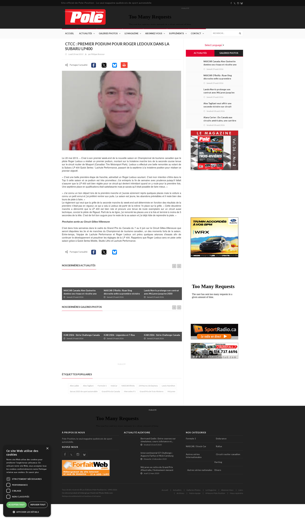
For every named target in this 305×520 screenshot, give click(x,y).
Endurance (221, 438)
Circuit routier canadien (228, 454)
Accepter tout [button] (16, 504)
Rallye (219, 446)
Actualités (85, 33)
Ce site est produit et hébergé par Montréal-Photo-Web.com (87, 493)
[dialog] (27, 481)
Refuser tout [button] (37, 504)
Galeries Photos (108, 33)
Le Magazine (131, 33)
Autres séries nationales (199, 470)
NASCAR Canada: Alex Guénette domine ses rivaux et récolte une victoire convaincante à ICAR (220, 64)
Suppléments (176, 33)
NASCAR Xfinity (128, 385)
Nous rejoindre (236, 493)
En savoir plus (32, 472)
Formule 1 (102, 385)
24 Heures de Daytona (148, 385)
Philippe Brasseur (98, 54)
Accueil (69, 33)
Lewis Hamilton (168, 385)
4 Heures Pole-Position (215, 493)
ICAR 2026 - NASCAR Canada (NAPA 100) (168, 333)
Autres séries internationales (194, 456)
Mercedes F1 (130, 391)
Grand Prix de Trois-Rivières (151, 391)
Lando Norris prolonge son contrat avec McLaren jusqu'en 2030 (126, 292)
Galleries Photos (193, 490)
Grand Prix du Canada (111, 391)
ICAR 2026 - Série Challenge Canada (128, 335)
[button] (27, 512)
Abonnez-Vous (153, 33)
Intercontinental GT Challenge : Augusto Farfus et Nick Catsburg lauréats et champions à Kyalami (157, 456)
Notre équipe (194, 493)
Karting (218, 462)
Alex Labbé (74, 385)
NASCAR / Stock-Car (196, 446)
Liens (240, 490)
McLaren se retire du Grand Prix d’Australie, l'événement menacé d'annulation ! (157, 470)
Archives (180, 493)
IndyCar (114, 385)
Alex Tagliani (88, 385)
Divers (217, 470)
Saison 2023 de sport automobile (84, 391)
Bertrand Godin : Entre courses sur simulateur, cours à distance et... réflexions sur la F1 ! (158, 441)
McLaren (171, 391)
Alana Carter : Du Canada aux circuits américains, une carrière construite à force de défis (219, 120)
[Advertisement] (120, 354)
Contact (196, 33)
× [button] (47, 448)
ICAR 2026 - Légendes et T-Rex (85, 335)
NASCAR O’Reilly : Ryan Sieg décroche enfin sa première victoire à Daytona (87, 293)
